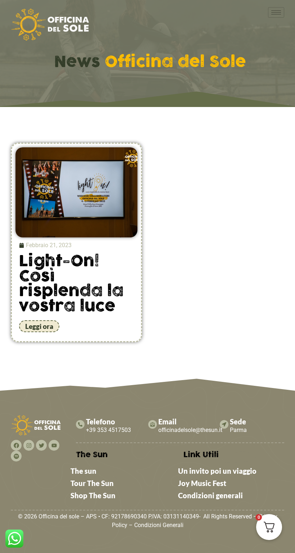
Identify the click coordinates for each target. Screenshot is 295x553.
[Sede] (224, 424)
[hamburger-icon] (276, 12)
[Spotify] (16, 456)
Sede (238, 421)
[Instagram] (28, 445)
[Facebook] (16, 445)
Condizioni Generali (158, 525)
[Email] (152, 424)
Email (167, 421)
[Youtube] (54, 445)
